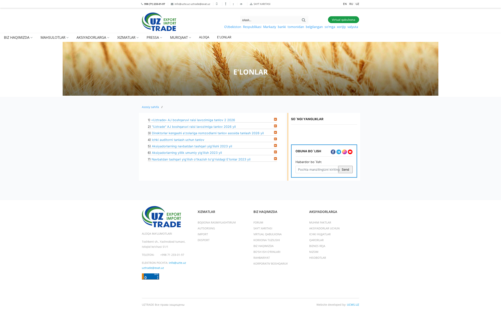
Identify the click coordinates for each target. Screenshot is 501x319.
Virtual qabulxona (343, 20)
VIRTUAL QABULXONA (267, 234)
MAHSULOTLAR (53, 37)
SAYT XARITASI (261, 4)
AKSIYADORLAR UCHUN (324, 228)
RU (351, 4)
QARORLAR (316, 240)
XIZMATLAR (126, 37)
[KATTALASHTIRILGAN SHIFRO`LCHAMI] (226, 4)
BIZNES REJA (317, 246)
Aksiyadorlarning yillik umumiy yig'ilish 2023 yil (187, 153)
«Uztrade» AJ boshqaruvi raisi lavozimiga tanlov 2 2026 (193, 120)
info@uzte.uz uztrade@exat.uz (192, 4)
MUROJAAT (179, 37)
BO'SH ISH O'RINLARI (266, 252)
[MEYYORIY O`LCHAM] (233, 4)
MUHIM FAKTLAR (320, 222)
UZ (357, 4)
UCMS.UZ (353, 304)
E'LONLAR (224, 37)
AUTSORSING (206, 228)
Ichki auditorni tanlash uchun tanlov (178, 140)
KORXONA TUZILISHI (266, 240)
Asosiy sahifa (150, 107)
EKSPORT (204, 240)
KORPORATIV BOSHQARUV (270, 263)
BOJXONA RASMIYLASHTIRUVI (217, 222)
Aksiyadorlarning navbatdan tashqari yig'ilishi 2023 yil (192, 146)
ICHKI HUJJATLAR (320, 234)
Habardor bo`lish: (309, 162)
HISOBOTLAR (317, 258)
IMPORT (203, 234)
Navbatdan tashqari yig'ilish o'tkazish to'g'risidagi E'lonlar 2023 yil (201, 159)
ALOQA (204, 37)
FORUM (258, 222)
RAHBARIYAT (261, 258)
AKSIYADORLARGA (92, 37)
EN (345, 4)
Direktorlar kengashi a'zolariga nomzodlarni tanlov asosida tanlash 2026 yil (208, 133)
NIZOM (313, 252)
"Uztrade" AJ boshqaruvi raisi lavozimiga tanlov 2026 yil (194, 127)
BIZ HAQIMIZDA (17, 37)
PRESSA (153, 37)
